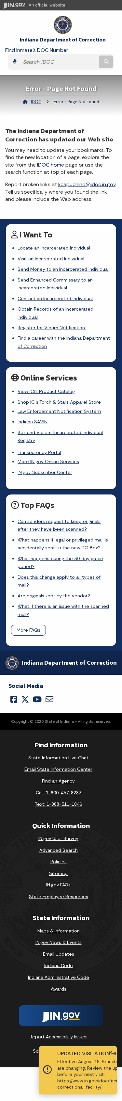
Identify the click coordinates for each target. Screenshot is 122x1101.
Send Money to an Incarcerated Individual (63, 269)
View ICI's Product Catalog (46, 391)
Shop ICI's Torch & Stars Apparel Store (59, 402)
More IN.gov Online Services (48, 461)
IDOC (36, 102)
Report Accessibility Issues (59, 1037)
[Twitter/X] (25, 699)
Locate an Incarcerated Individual (54, 248)
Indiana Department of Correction (63, 40)
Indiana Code (58, 965)
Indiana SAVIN (32, 422)
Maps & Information (58, 931)
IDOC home (50, 164)
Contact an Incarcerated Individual (55, 298)
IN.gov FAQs (58, 885)
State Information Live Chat (58, 758)
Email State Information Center (58, 769)
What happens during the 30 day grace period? (60, 562)
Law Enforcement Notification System (59, 411)
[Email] (49, 699)
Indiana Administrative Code (58, 977)
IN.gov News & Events (58, 942)
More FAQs (28, 630)
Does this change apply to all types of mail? (59, 581)
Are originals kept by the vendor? (54, 596)
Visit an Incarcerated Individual (51, 259)
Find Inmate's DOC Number (36, 50)
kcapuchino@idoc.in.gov (86, 184)
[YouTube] (37, 699)
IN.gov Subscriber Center (45, 472)
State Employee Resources (58, 896)
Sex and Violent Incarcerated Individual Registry (60, 436)
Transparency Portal (39, 452)
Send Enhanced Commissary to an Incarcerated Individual (55, 284)
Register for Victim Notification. (52, 328)
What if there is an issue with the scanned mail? (63, 610)
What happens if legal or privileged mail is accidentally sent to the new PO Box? (63, 544)
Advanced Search (58, 850)
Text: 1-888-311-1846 (58, 804)
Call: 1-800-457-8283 (58, 793)
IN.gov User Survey (58, 838)
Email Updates (58, 954)
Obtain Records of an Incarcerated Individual (55, 313)
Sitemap (58, 873)
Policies (58, 862)
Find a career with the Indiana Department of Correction (64, 342)
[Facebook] (13, 699)
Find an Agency (58, 781)
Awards (58, 989)
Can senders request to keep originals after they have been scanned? (59, 525)
